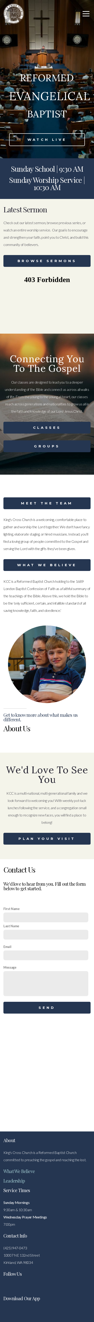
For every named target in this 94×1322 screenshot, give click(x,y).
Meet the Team (47, 503)
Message (9, 967)
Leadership (14, 1181)
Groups (47, 446)
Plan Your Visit (46, 838)
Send (47, 1007)
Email (7, 947)
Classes (47, 427)
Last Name (11, 926)
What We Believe (47, 565)
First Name (11, 909)
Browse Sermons (47, 261)
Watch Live (47, 139)
